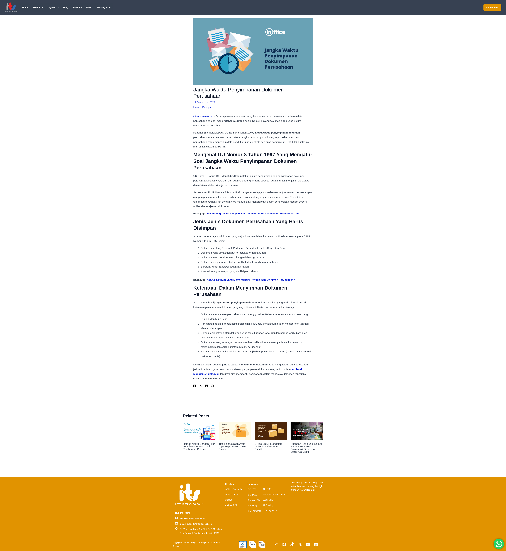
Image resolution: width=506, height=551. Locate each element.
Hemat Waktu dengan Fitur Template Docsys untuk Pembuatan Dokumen (199, 446)
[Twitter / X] (200, 385)
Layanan (51, 7)
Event (89, 7)
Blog (65, 7)
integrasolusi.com (203, 116)
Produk (36, 7)
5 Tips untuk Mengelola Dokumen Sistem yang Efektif (268, 446)
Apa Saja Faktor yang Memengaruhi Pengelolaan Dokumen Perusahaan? (251, 279)
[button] (41, 7)
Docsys (206, 107)
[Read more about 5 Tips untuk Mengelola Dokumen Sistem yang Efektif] (271, 430)
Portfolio (77, 7)
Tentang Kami (104, 7)
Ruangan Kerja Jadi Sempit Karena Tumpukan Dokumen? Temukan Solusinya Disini (306, 447)
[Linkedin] (206, 385)
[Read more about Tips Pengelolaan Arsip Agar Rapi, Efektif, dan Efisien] (235, 430)
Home (25, 7)
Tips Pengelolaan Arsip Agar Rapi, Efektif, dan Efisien (232, 446)
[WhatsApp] (212, 385)
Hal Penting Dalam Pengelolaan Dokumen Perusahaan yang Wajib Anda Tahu (253, 213)
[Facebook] (194, 385)
